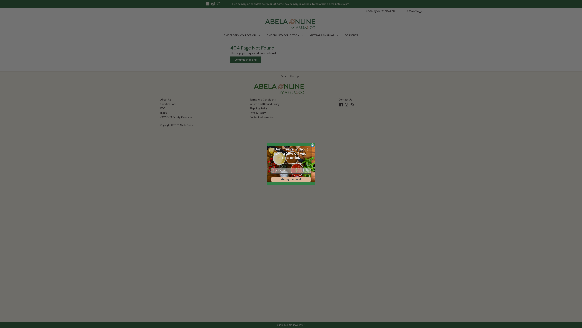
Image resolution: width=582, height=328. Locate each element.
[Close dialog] (312, 145)
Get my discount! (291, 179)
